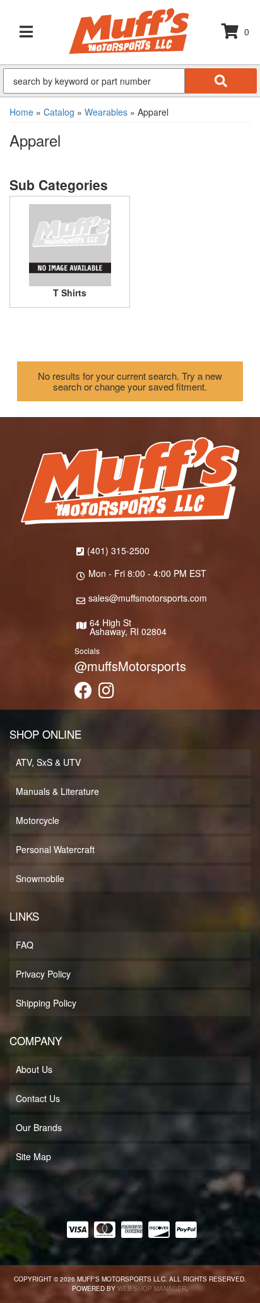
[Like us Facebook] (83, 693)
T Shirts (69, 292)
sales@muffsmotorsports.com (147, 597)
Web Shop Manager (151, 1288)
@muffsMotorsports (130, 666)
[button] (130, 81)
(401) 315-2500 (118, 550)
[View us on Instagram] (106, 693)
